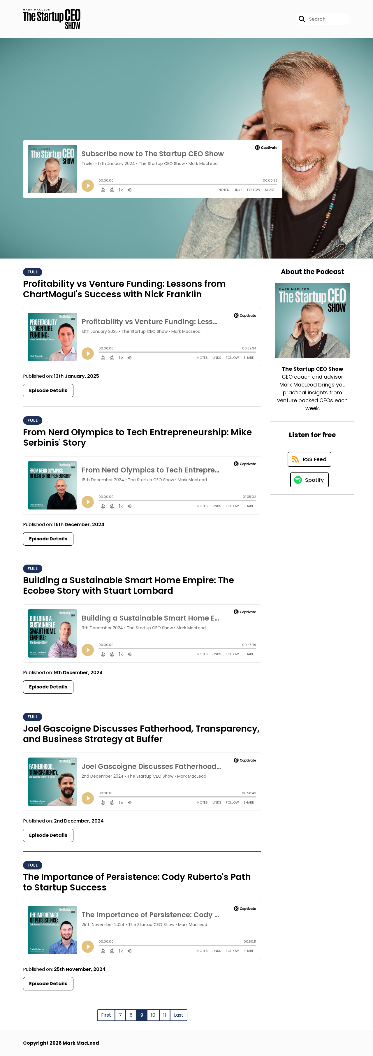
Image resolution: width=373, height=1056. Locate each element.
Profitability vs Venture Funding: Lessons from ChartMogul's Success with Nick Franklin (124, 289)
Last (178, 1015)
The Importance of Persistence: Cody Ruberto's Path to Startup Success (137, 882)
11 (164, 1015)
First (106, 1015)
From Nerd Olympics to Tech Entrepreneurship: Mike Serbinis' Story (137, 437)
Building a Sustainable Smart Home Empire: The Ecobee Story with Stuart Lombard (128, 585)
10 (153, 1015)
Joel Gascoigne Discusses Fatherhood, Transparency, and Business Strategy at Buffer (141, 733)
